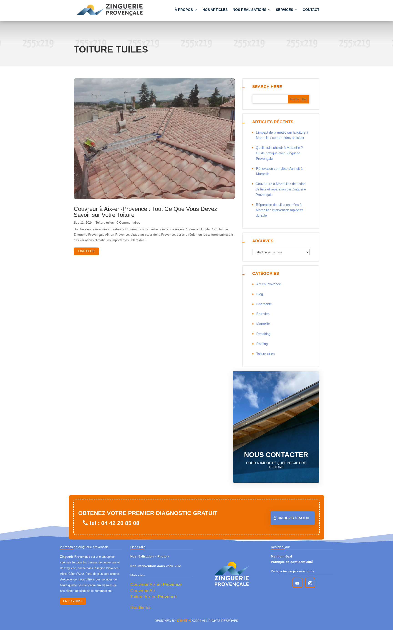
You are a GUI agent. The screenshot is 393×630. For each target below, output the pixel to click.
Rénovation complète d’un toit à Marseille (279, 171)
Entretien (263, 314)
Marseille (263, 324)
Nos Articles (215, 10)
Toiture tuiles (105, 222)
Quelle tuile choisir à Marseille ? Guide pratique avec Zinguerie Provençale (279, 153)
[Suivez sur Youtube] (297, 583)
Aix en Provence (268, 284)
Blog (259, 294)
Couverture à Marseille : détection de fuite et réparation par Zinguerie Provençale (281, 189)
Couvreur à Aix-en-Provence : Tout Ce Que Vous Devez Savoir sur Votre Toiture (145, 211)
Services (284, 10)
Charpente (264, 304)
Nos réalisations (249, 10)
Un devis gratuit (294, 518)
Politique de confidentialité (292, 562)
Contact (311, 10)
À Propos (184, 10)
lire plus (86, 251)
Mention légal (281, 556)
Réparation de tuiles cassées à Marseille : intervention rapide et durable (279, 210)
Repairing (263, 334)
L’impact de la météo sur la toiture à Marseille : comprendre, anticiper (282, 135)
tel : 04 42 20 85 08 (114, 523)
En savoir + (73, 601)
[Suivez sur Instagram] (310, 583)
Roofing (262, 344)
